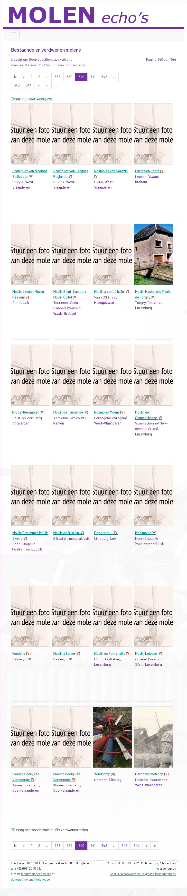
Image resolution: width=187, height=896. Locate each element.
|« (15, 77)
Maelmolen (145, 533)
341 (92, 77)
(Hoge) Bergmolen (28, 412)
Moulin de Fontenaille (112, 653)
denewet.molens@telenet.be (30, 879)
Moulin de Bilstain (68, 533)
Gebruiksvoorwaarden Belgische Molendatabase (143, 874)
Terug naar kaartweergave (31, 98)
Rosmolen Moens (109, 412)
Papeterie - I (106, 533)
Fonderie (21, 653)
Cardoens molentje (151, 774)
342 (104, 77)
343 (17, 85)
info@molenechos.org (36, 874)
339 (69, 77)
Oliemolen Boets (149, 171)
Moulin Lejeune (148, 653)
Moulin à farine (66, 653)
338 (57, 77)
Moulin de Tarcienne (70, 412)
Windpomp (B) (104, 774)
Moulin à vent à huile (111, 291)
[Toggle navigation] (13, 34)
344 (29, 85)
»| (47, 85)
